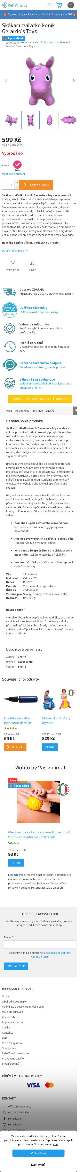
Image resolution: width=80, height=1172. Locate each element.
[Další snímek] (74, 81)
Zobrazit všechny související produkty (40, 399)
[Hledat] (49, 5)
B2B (4, 1038)
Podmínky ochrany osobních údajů (23, 1007)
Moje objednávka (12, 1012)
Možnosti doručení (13, 174)
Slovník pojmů (10, 1064)
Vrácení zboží (10, 1017)
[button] (40, 869)
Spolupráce (9, 1048)
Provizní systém (12, 1043)
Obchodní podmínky (14, 1002)
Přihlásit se (16, 966)
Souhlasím (40, 1153)
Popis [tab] (9, 411)
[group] (40, 834)
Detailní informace (13, 251)
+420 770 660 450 (18, 1113)
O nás (5, 996)
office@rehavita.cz (19, 1107)
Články (6, 1028)
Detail (49, 747)
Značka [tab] (50, 411)
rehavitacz (14, 1119)
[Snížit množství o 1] (17, 187)
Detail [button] (16, 863)
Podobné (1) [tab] (22, 411)
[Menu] (71, 5)
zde (55, 1144)
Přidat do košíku (39, 184)
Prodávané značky (13, 1059)
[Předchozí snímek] (6, 81)
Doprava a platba (12, 1022)
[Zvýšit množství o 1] (17, 182)
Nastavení (38, 1165)
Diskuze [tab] (38, 411)
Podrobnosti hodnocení (55, 43)
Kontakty (7, 1033)
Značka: (20, 46)
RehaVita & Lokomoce (15, 1053)
